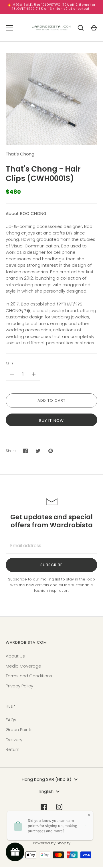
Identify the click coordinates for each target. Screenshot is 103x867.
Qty (10, 363)
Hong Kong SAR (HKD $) (47, 779)
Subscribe (51, 565)
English (46, 791)
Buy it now (51, 420)
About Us (15, 656)
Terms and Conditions (29, 676)
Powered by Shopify (51, 843)
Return (12, 749)
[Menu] (9, 28)
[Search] (80, 28)
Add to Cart (51, 400)
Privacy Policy (19, 686)
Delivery (14, 740)
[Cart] (94, 28)
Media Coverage (23, 666)
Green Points (19, 729)
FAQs (11, 720)
